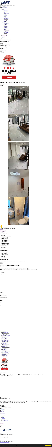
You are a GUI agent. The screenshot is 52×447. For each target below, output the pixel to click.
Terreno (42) (5, 21)
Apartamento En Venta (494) (5, 333)
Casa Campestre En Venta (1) (6, 335)
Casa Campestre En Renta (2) (6, 347)
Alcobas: (1, 49)
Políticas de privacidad (5, 420)
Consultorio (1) (5, 27)
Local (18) (5, 17)
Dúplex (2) (5, 14)
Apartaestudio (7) (6, 10)
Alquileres (3, 418)
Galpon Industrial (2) (6, 30)
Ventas (3, 9)
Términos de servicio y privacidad (4, 442)
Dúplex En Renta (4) (4, 349)
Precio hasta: (2, 51)
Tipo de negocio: (2, 48)
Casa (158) (5, 12)
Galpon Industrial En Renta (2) (6, 351)
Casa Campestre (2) (6, 25)
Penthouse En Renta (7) (5, 355)
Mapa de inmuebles (4, 35)
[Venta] (6, 46)
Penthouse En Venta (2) (5, 342)
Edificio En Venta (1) (4, 337)
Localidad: (1, 43)
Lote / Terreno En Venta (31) (5, 340)
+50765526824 (4, 6)
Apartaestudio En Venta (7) (5, 332)
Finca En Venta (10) (4, 338)
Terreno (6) (5, 34)
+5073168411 (2, 411)
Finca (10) (5, 16)
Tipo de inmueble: (2, 44)
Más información (23, 445)
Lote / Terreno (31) (6, 18)
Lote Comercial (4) (6, 19)
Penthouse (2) (5, 20)
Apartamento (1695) (6, 23)
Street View (4, 227)
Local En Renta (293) (5, 352)
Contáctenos (3, 37)
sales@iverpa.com (2, 413)
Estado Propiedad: (2, 45)
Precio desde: (2, 50)
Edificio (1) (5, 15)
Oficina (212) (5, 33)
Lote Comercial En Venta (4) (5, 341)
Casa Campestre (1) (6, 13)
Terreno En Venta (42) (5, 343)
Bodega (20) (5, 11)
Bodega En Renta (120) (5, 345)
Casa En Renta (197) (4, 346)
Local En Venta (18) (4, 339)
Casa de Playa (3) (6, 26)
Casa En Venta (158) (4, 334)
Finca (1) (5, 29)
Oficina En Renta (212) (5, 354)
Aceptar (48, 445)
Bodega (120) (5, 24)
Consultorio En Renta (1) (5, 348)
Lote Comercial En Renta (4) (5, 353)
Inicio (2, 416)
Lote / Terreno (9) (6, 31)
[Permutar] (6, 47)
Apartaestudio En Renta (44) (5, 344)
